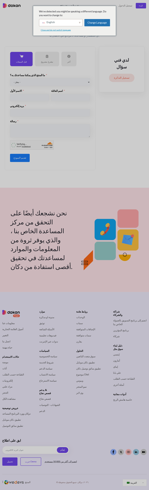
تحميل (10, 461)
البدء (141, 5)
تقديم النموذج (20, 158)
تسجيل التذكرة (122, 77)
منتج (62, 5)
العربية (133, 482)
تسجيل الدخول (125, 5)
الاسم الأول (16, 90)
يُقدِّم (62, 450)
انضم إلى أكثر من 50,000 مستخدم (61, 461)
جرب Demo (31, 461)
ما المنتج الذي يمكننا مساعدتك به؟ (27, 75)
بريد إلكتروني (17, 105)
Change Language (97, 22)
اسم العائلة (57, 90)
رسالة (13, 121)
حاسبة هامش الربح (122, 399)
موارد (73, 5)
